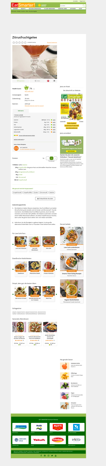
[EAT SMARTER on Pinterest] (44, 455)
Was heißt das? (29, 91)
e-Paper (81, 121)
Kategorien (36, 452)
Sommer (15, 8)
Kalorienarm (41, 313)
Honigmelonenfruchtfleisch (27, 172)
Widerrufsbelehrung (67, 451)
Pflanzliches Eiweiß (35, 273)
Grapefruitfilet (23, 167)
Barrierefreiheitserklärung (20, 452)
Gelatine (24, 165)
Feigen (72, 393)
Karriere (21, 451)
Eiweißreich (21, 273)
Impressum (38, 451)
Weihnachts (21, 313)
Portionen (51, 161)
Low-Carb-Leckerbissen (71, 247)
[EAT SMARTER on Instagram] (48, 455)
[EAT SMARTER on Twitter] (52, 455)
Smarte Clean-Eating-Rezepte (71, 273)
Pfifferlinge (74, 373)
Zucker (21, 174)
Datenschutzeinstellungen (55, 451)
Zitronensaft (22, 177)
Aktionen (73, 8)
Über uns (16, 451)
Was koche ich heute (20, 298)
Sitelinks (26, 451)
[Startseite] (23, 5)
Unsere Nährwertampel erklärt (27, 135)
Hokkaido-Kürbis (75, 363)
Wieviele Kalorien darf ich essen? (34, 106)
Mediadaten (30, 452)
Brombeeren (74, 383)
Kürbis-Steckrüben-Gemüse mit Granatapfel (50, 336)
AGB (34, 451)
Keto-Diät (48, 248)
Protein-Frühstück (48, 273)
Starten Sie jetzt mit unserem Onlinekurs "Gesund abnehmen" (70, 156)
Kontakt (30, 451)
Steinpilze (73, 403)
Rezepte (23, 8)
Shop (80, 8)
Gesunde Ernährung (35, 8)
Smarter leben (62, 8)
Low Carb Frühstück (21, 248)
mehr (54, 120)
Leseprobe (62, 121)
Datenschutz (45, 451)
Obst (14, 313)
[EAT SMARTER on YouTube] (55, 455)
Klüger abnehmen (49, 8)
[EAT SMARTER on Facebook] (41, 455)
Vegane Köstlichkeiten (71, 300)
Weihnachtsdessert (31, 313)
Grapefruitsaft (23, 180)
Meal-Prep (48, 298)
